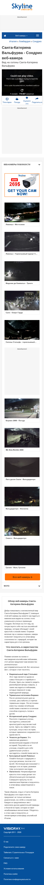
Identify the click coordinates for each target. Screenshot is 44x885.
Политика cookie (10, 874)
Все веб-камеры (22, 577)
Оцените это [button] (27, 102)
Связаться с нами (11, 857)
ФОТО (6, 585)
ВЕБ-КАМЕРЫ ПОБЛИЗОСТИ (17, 164)
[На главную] (5, 35)
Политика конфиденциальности (17, 879)
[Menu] (37, 35)
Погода (17, 102)
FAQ (5, 863)
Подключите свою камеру (14, 847)
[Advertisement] (22, 24)
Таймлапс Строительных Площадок (19, 852)
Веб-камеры (20, 35)
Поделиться (37, 102)
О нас (6, 841)
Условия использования (14, 868)
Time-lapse (7, 102)
